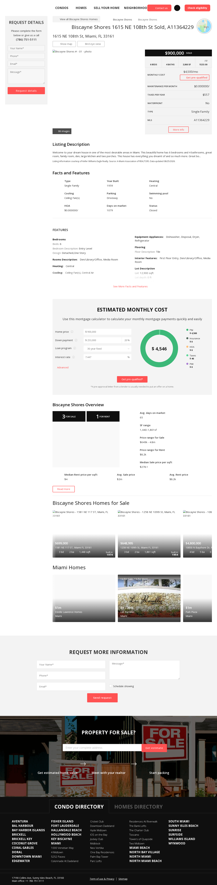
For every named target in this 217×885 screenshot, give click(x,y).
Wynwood (177, 843)
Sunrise (175, 830)
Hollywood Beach (66, 834)
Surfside (176, 834)
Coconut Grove (24, 843)
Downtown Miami (27, 856)
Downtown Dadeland (102, 825)
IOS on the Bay (98, 834)
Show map (66, 43)
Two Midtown (136, 843)
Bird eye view (93, 43)
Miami (56, 843)
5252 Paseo (58, 856)
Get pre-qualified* (132, 379)
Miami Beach (139, 848)
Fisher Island (62, 821)
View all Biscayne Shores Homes (79, 19)
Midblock (95, 843)
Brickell (19, 834)
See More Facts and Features (130, 286)
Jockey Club (96, 839)
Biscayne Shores (122, 19)
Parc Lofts (96, 861)
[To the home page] (105, 19)
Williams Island (182, 839)
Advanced (63, 367)
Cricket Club (97, 821)
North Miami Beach (145, 861)
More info (178, 129)
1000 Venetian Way (62, 847)
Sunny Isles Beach (183, 826)
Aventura (20, 821)
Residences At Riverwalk (143, 821)
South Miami (179, 821)
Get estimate (154, 748)
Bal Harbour (22, 826)
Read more (63, 489)
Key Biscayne (61, 839)
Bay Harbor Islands (28, 830)
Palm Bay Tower (99, 856)
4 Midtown (57, 852)
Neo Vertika (97, 847)
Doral (17, 852)
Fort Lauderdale (65, 826)
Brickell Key (22, 839)
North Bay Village (144, 852)
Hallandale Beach (66, 830)
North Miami (140, 856)
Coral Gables (23, 848)
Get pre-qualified (196, 77)
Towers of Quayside (141, 839)
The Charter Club (139, 830)
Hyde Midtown (98, 830)
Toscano (134, 834)
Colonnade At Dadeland (64, 861)
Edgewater (21, 861)
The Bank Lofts (137, 825)
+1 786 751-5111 (34, 880)
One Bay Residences (102, 852)
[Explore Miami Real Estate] (13, 8)
